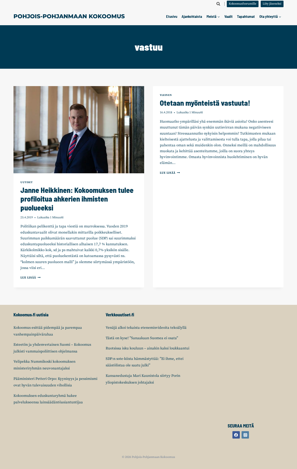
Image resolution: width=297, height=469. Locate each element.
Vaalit (228, 16)
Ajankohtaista (192, 16)
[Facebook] (236, 435)
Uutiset (26, 182)
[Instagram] (245, 435)
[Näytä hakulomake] (218, 4)
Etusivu (171, 16)
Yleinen (166, 95)
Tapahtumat (246, 16)
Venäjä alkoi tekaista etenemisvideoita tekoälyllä (146, 327)
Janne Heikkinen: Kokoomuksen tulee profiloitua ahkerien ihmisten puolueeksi (76, 198)
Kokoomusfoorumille (242, 4)
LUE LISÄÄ (30, 278)
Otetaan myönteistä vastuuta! (205, 102)
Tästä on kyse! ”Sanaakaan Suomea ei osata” (142, 338)
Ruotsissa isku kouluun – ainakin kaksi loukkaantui (147, 348)
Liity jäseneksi (272, 4)
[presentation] (78, 129)
